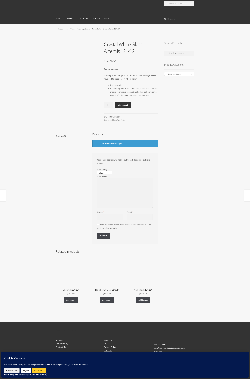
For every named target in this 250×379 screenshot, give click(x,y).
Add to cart (123, 105)
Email (130, 212)
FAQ (105, 343)
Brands (70, 18)
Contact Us (61, 347)
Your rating (102, 169)
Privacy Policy (110, 347)
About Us (108, 340)
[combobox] (179, 74)
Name (100, 212)
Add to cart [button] (70, 300)
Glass (72, 29)
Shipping (60, 340)
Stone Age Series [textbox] (178, 74)
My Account (84, 18)
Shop (58, 18)
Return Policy (62, 343)
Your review (102, 176)
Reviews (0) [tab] (61, 136)
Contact (107, 18)
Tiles (66, 29)
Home (60, 29)
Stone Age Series (83, 29)
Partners (96, 18)
